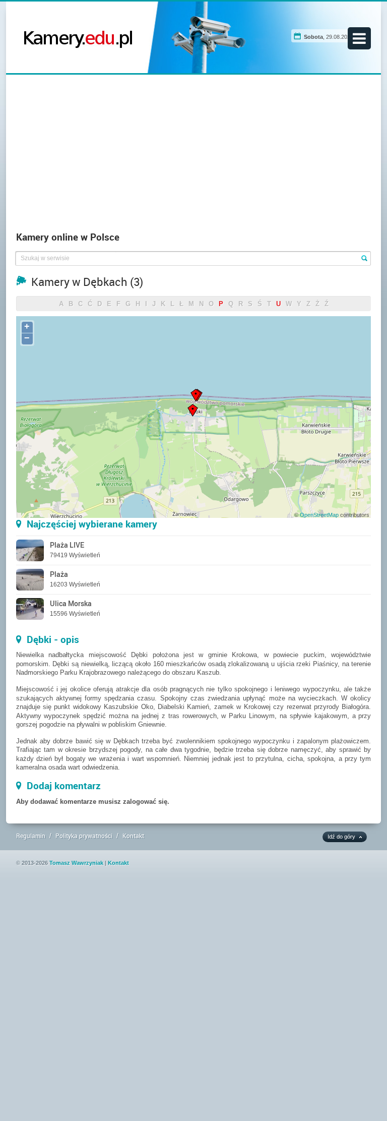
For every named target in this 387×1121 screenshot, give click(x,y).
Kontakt (133, 836)
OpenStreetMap (319, 515)
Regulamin (30, 836)
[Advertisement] (193, 155)
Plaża (59, 574)
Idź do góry (341, 837)
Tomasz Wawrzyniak (76, 863)
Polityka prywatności (83, 836)
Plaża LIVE (67, 545)
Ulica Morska (71, 603)
